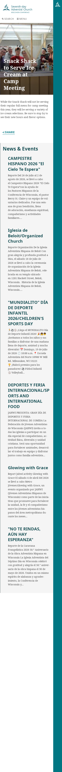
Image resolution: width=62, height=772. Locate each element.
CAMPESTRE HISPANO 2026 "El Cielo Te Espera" (26, 164)
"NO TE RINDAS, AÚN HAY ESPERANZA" (24, 534)
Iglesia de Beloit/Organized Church (25, 235)
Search (9, 18)
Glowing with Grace (28, 467)
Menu (23, 18)
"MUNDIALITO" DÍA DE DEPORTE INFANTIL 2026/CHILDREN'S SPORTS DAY (28, 313)
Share (10, 132)
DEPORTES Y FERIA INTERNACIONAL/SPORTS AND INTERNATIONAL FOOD (28, 395)
